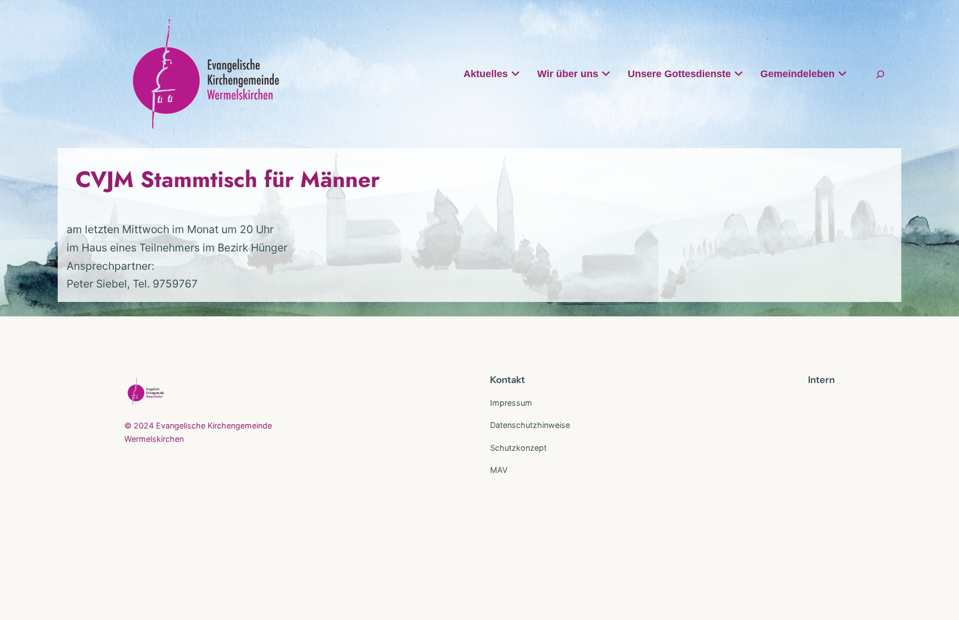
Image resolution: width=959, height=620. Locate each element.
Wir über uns (567, 73)
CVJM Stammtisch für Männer (227, 179)
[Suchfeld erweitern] (880, 74)
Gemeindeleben (797, 73)
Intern (821, 379)
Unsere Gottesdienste (679, 73)
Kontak (505, 379)
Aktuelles (485, 73)
